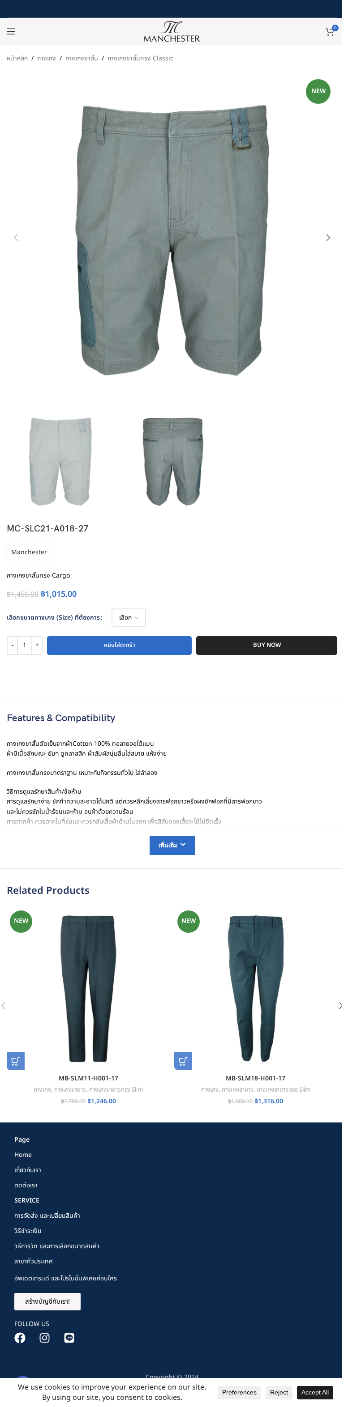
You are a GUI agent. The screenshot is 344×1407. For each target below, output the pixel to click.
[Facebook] (20, 1338)
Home (23, 1155)
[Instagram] (44, 1338)
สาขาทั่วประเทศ (33, 1261)
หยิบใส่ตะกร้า (119, 645)
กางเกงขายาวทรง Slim (116, 1089)
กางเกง (46, 58)
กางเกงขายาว (70, 1089)
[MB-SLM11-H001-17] (88, 988)
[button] (16, 238)
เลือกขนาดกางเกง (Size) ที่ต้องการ (53, 617)
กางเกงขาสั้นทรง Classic (140, 58)
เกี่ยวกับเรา (27, 1170)
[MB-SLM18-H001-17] (255, 988)
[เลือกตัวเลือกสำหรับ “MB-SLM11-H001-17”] (16, 1061)
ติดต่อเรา (26, 1185)
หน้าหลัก (17, 58)
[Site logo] (172, 31)
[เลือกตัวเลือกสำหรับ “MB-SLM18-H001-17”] (183, 1061)
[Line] (69, 1338)
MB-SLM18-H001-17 (255, 1078)
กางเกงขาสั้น (81, 58)
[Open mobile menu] (11, 31)
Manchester (29, 552)
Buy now (267, 645)
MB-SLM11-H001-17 (88, 1078)
